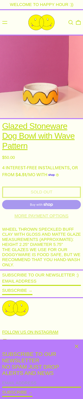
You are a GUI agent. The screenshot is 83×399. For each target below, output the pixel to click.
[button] (71, 22)
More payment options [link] (41, 215)
